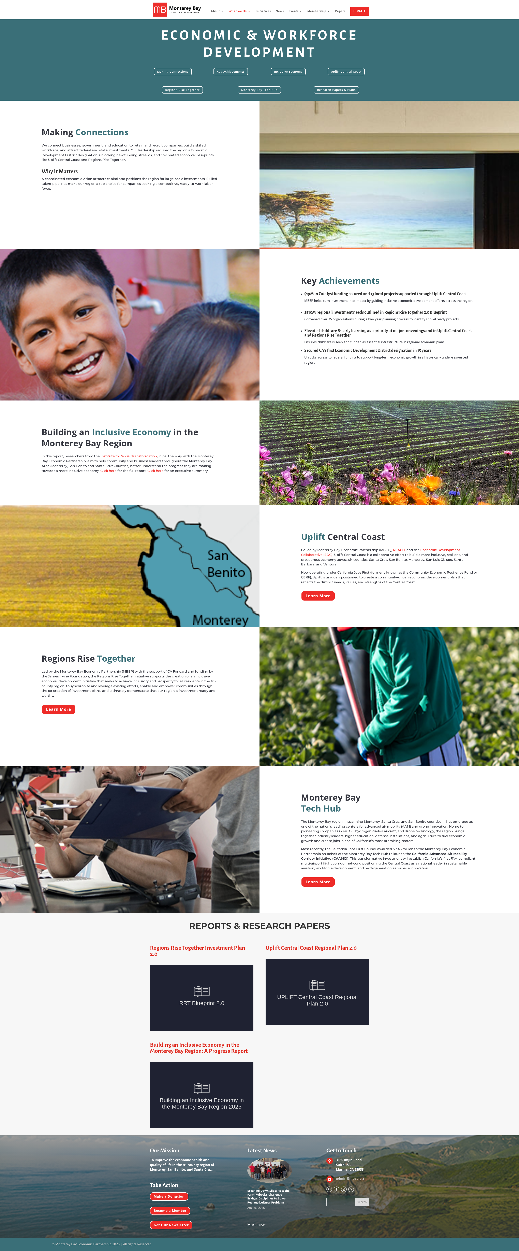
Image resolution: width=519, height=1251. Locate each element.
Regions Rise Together (182, 90)
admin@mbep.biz (350, 1178)
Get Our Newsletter (171, 1225)
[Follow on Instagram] (344, 1189)
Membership (316, 11)
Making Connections (173, 71)
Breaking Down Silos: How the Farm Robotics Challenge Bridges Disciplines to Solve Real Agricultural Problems (268, 1196)
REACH (399, 550)
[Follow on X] (351, 1189)
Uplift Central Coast (346, 71)
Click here (108, 471)
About (215, 11)
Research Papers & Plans (336, 90)
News (280, 11)
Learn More (318, 596)
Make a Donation (169, 1196)
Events (293, 11)
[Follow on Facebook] (336, 1189)
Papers (340, 11)
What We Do (238, 11)
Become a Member (170, 1210)
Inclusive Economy (288, 71)
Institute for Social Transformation (129, 456)
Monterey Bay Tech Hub (259, 90)
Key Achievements (231, 71)
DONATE (359, 11)
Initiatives (263, 11)
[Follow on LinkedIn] (329, 1189)
